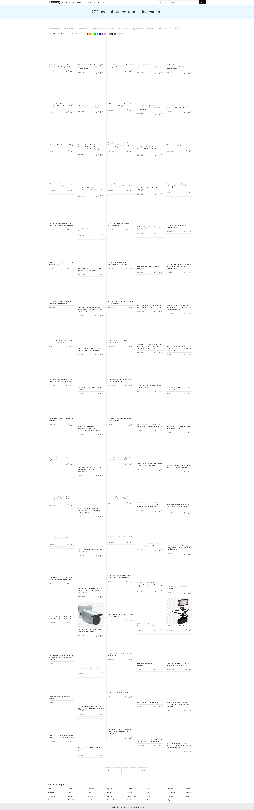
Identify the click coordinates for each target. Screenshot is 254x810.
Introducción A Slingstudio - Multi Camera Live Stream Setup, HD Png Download (59, 499)
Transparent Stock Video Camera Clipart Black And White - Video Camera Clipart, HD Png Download (90, 66)
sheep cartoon (123, 29)
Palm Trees (91, 789)
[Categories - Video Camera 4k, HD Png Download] (61, 130)
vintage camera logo (137, 29)
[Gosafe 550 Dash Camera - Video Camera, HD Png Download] (150, 529)
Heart (89, 2)
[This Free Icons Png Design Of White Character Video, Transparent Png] (91, 253)
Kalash (109, 792)
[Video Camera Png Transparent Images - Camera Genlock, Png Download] (61, 169)
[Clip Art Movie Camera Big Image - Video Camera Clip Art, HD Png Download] (150, 724)
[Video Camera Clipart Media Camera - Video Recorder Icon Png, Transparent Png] (91, 173)
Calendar (51, 800)
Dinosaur (169, 789)
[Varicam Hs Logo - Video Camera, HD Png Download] (179, 372)
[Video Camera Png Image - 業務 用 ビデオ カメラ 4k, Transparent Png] (120, 208)
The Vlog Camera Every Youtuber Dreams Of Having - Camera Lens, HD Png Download (179, 186)
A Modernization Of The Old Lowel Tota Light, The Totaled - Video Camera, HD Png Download (90, 590)
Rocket (70, 796)
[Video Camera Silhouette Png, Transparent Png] (150, 648)
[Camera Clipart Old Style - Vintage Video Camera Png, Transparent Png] (61, 325)
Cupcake (169, 796)
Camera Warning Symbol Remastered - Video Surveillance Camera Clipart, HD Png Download (90, 309)
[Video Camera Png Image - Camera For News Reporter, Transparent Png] (179, 130)
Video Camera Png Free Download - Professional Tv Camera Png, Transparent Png (150, 149)
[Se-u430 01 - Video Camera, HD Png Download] (179, 572)
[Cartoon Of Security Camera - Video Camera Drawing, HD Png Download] (91, 333)
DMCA (103, 2)
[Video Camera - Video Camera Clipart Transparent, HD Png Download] (179, 91)
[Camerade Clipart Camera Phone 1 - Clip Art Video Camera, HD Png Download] (61, 562)
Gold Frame (190, 792)
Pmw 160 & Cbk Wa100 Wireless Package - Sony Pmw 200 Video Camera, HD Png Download (61, 106)
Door (188, 796)
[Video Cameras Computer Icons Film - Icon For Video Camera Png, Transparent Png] (179, 490)
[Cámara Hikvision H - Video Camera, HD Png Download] (120, 638)
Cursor (70, 792)
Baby (168, 800)
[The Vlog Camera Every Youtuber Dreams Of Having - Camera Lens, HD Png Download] (179, 169)
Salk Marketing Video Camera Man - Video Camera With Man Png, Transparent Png (177, 66)
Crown (71, 2)
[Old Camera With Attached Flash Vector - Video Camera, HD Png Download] (120, 89)
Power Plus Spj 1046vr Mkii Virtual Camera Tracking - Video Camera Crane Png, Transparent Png (178, 745)
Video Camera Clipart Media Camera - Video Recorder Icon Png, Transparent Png (90, 189)
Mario (149, 792)
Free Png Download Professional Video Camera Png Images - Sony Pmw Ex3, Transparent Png (178, 266)
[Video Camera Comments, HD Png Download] (91, 214)
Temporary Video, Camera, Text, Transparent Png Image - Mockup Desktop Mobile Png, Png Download (89, 428)
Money (96, 2)
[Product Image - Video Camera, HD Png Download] (61, 404)
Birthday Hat (170, 792)
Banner (64, 2)
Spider (109, 789)
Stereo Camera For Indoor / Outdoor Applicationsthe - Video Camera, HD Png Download (90, 749)
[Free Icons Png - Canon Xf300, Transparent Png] (179, 210)
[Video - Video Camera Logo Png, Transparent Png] (120, 325)
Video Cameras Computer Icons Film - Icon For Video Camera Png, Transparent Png (178, 506)
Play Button (52, 792)
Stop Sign (91, 800)
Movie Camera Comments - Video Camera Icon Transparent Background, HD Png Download (90, 510)
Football (90, 796)
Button (129, 792)
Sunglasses (131, 789)
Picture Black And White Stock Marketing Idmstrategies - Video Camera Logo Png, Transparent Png (120, 145)
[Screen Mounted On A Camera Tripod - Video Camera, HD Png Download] (179, 450)
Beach (109, 796)
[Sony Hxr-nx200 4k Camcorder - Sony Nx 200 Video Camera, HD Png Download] (150, 409)
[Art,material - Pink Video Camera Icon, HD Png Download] (120, 404)
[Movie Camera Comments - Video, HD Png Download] (91, 535)
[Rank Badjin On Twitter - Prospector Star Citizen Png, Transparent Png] (61, 286)
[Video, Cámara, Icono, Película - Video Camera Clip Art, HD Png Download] (120, 560)
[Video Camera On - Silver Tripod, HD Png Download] (150, 251)
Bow (148, 800)
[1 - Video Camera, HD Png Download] (179, 611)
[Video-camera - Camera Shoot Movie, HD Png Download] (150, 173)
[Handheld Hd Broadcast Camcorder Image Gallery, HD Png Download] (120, 247)
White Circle (131, 796)
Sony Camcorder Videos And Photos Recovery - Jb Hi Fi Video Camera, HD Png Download (149, 107)
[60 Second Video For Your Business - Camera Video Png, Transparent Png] (91, 91)
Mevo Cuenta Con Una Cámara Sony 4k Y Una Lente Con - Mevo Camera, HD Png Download (61, 657)
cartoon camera (98, 29)
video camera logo (69, 29)
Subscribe (189, 789)
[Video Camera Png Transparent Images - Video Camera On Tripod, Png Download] (150, 290)
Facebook (110, 800)
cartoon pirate (162, 29)
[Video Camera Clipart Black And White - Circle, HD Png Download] (179, 411)
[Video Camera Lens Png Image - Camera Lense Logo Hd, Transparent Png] (150, 449)
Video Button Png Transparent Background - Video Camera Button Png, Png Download (179, 348)
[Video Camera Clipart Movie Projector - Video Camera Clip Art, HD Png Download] (61, 720)
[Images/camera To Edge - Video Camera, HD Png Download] (120, 599)
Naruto (70, 789)
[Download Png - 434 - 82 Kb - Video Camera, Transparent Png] (91, 615)
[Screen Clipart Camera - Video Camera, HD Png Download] (120, 521)
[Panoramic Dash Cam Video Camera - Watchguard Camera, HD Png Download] (120, 169)
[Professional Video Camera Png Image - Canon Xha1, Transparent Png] (150, 212)
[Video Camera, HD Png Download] (91, 654)
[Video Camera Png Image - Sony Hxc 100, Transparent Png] (61, 247)
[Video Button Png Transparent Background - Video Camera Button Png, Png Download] (179, 331)
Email (149, 796)
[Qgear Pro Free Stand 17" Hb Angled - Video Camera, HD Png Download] (179, 648)
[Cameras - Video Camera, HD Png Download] (61, 523)
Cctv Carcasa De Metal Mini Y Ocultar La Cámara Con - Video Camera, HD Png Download (120, 731)
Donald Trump (73, 800)
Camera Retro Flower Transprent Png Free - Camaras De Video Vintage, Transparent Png (89, 469)
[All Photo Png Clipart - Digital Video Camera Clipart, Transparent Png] (120, 482)
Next (143, 771)
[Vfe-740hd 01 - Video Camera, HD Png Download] (91, 372)
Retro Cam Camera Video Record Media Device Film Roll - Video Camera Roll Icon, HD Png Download (91, 708)
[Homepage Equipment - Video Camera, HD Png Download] (150, 370)
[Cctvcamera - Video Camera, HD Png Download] (61, 681)
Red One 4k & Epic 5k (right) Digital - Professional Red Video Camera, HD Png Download (178, 704)
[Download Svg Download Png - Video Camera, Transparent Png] (120, 364)
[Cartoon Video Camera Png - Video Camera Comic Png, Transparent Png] (61, 50)
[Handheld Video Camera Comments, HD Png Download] (61, 443)
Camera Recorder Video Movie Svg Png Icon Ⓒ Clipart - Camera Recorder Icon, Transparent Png (178, 547)
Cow (148, 789)
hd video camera (54, 29)
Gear (49, 789)
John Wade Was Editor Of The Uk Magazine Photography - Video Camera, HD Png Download (149, 584)
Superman (51, 796)
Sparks (129, 800)
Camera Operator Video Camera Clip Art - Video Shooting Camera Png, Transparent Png (150, 66)
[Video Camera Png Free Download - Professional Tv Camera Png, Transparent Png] (150, 132)
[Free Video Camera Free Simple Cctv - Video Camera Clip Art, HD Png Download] (61, 208)
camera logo (151, 29)
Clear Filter (120, 33)
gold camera (174, 29)
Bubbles (90, 792)
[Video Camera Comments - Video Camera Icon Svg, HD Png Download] (120, 50)
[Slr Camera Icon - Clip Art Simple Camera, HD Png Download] (120, 286)
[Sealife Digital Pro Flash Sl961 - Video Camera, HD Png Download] (150, 609)
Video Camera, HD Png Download (88, 669)
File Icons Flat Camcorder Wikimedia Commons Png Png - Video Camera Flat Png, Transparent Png (178, 307)
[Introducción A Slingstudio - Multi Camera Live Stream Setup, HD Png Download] (61, 482)
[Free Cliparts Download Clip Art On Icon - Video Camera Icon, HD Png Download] (61, 364)
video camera (110, 29)
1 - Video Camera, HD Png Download (177, 626)
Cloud (78, 2)
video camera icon (84, 29)
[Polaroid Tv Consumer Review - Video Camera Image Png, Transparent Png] (61, 601)
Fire (84, 2)
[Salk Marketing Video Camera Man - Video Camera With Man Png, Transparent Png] (179, 50)
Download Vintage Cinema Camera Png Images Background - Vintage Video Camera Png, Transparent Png (149, 346)
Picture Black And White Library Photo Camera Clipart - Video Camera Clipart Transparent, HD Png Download (148, 504)
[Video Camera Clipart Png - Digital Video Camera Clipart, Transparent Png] (120, 443)
